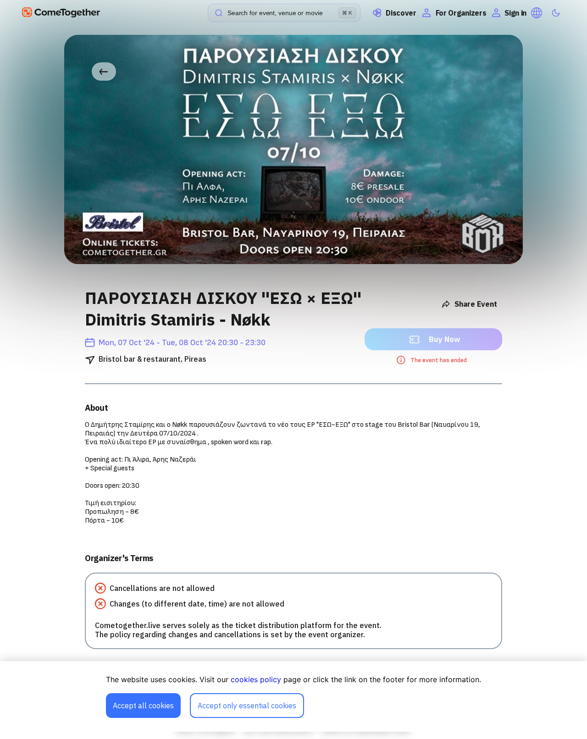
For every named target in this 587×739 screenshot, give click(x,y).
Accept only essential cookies (247, 705)
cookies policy (256, 679)
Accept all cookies (143, 705)
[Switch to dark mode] (556, 13)
